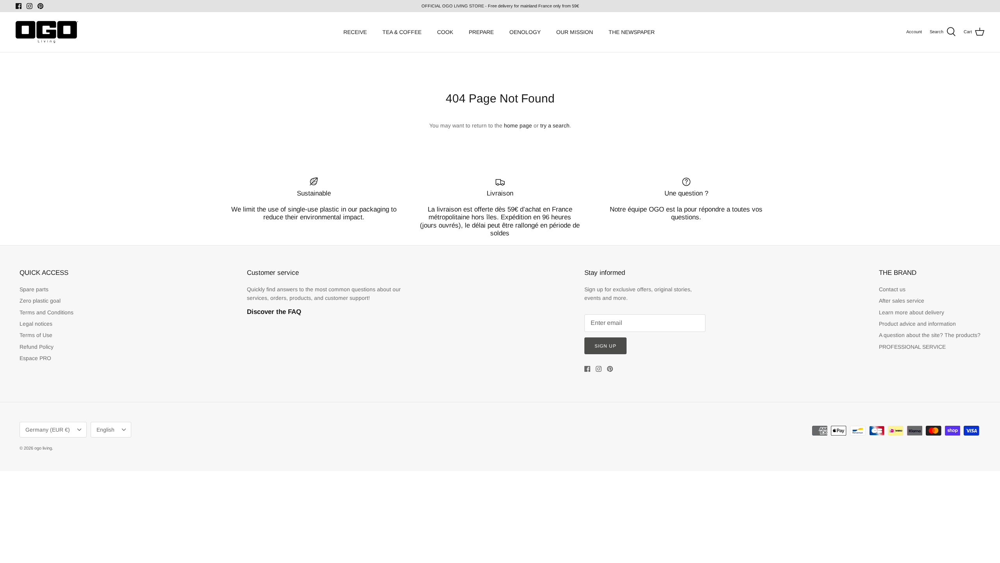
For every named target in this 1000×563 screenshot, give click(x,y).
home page (518, 125)
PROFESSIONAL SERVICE (912, 347)
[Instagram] (29, 6)
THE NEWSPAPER (632, 32)
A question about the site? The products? (929, 335)
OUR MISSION (574, 32)
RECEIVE (355, 32)
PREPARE (481, 32)
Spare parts (34, 289)
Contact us (892, 289)
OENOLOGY (525, 32)
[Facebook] (18, 6)
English (105, 430)
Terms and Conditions (46, 312)
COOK (445, 32)
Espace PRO (35, 358)
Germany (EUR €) (47, 430)
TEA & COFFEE (401, 32)
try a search (555, 125)
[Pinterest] (40, 6)
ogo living (43, 448)
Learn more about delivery (911, 312)
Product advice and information (917, 324)
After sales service (901, 301)
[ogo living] (47, 32)
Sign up (605, 346)
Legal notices (36, 324)
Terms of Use (36, 335)
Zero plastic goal (40, 301)
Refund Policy (37, 347)
